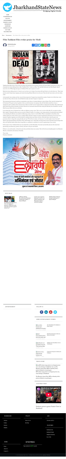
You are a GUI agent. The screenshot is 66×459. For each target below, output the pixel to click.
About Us (6, 448)
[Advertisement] (17, 320)
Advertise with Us (50, 420)
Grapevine (7, 26)
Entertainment (8, 20)
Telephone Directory (51, 434)
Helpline (5, 427)
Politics (7, 18)
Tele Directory (8, 31)
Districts (5, 425)
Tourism (5, 420)
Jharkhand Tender (50, 432)
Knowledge (8, 24)
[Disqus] (33, 234)
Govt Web (7, 29)
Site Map (27, 422)
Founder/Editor (7, 16)
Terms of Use (28, 420)
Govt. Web (49, 437)
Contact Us (6, 451)
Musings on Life (8, 27)
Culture (5, 422)
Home (7, 14)
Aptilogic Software (46, 455)
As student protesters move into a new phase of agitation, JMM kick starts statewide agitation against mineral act (10, 205)
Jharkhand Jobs (50, 429)
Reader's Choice (7, 22)
